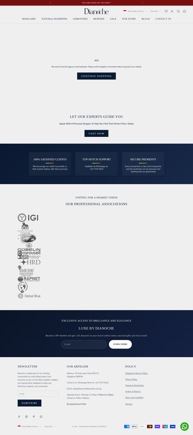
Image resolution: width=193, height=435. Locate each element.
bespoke (99, 19)
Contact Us (163, 19)
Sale (113, 19)
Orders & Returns (133, 391)
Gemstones (80, 19)
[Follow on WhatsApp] (41, 416)
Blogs (146, 19)
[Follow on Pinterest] (33, 416)
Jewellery (29, 19)
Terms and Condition (134, 397)
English (154, 11)
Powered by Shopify (98, 426)
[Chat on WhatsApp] (184, 426)
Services (128, 404)
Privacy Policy (131, 379)
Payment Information (134, 385)
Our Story (129, 19)
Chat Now (96, 133)
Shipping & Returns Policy (136, 373)
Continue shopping (96, 76)
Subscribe (120, 344)
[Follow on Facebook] (19, 416)
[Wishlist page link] (166, 11)
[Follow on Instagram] (26, 416)
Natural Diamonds (54, 19)
